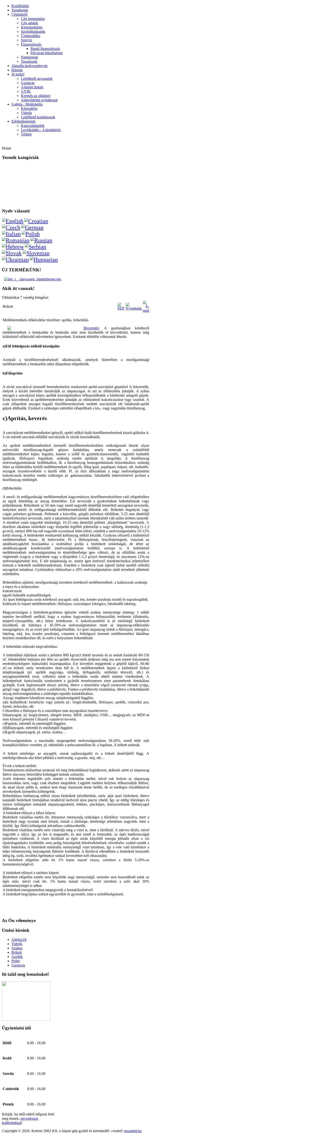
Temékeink (19, 10)
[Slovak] (12, 253)
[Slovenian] (36, 253)
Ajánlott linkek (32, 87)
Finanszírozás (31, 44)
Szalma (16, 948)
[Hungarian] (44, 259)
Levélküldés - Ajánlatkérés (41, 130)
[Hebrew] (13, 246)
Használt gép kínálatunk (20, 194)
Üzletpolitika (30, 36)
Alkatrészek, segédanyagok (21, 187)
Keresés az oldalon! (35, 96)
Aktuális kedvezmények (29, 66)
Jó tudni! (18, 74)
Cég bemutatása (33, 19)
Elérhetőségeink (23, 121)
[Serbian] (35, 246)
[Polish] (31, 234)
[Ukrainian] (15, 259)
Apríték (17, 957)
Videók (26, 113)
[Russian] (41, 240)
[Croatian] (36, 221)
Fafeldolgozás (13, 167)
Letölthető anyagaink (37, 79)
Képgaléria (29, 108)
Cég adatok (29, 23)
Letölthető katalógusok (38, 117)
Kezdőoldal (20, 6)
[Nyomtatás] (134, 308)
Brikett (16, 952)
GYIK (26, 91)
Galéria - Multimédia (27, 104)
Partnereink (29, 57)
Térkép (26, 134)
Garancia (27, 83)
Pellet (15, 961)
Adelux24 (18, 939)
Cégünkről (19, 14)
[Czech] (11, 227)
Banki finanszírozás (45, 49)
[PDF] (121, 308)
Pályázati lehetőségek (46, 53)
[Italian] (11, 234)
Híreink (17, 70)
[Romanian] (16, 240)
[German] (32, 227)
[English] (12, 221)
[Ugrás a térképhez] (26, 1020)
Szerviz (26, 40)
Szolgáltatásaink (33, 31)
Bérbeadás (11, 200)
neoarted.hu (133, 1131)
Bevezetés (91, 328)
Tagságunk (29, 61)
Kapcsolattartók (32, 126)
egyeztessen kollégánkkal (20, 1120)
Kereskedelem (31, 27)
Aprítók (10, 181)
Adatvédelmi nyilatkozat (39, 100)
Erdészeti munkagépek (19, 174)
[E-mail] (146, 310)
